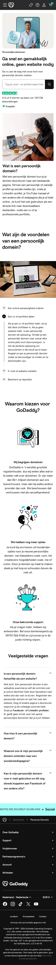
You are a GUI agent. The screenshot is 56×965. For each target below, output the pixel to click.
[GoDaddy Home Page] (15, 887)
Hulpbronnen (9, 852)
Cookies (42, 920)
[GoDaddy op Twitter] (28, 909)
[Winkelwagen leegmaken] (50, 5)
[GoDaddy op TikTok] (20, 909)
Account (7, 868)
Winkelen (7, 876)
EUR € (46, 901)
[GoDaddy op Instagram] (12, 909)
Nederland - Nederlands (15, 901)
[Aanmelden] (44, 5)
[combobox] (24, 84)
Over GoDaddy (10, 836)
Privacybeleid (28, 920)
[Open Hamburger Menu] (3, 5)
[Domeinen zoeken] (49, 84)
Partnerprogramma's (13, 860)
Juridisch (14, 920)
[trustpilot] (10, 93)
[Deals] (31, 5)
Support (6, 844)
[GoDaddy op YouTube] (36, 909)
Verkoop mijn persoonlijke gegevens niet (28, 926)
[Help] (37, 5)
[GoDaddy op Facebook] (4, 909)
